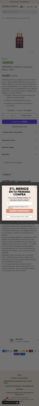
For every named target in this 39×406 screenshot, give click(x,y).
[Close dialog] (36, 187)
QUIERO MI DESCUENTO (20, 211)
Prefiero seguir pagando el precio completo (19, 216)
